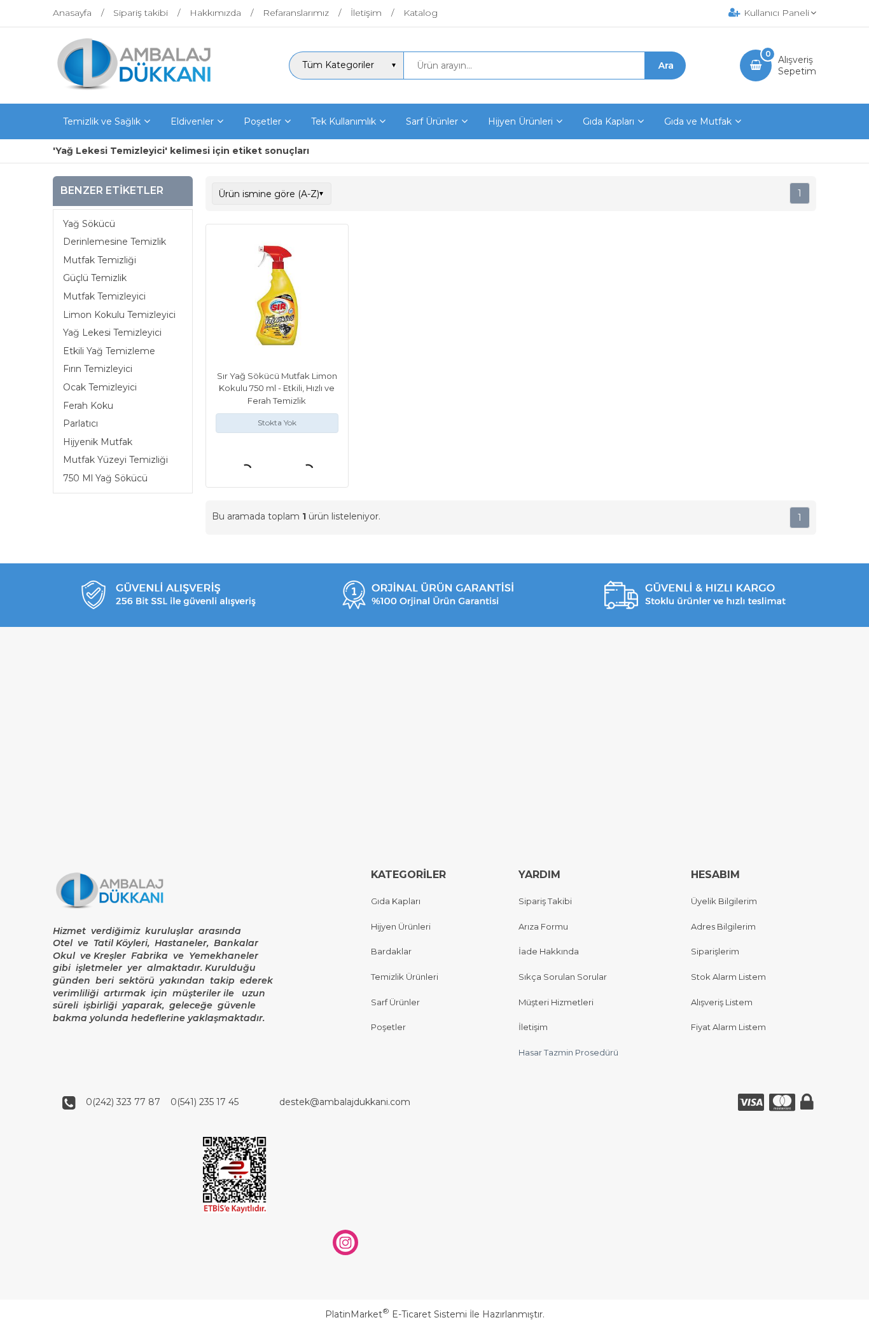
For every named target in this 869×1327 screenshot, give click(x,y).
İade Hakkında (548, 951)
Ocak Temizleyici (100, 387)
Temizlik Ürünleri (404, 977)
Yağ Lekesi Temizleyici (112, 332)
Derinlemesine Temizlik (114, 241)
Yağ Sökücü (89, 224)
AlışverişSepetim (797, 65)
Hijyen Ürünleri (401, 926)
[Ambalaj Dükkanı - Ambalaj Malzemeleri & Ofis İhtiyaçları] (144, 92)
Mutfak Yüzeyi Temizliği (115, 459)
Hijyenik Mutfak (97, 442)
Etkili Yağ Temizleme (109, 351)
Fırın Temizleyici (97, 369)
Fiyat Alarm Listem (728, 1027)
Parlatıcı (80, 423)
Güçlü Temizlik (95, 278)
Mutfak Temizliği (99, 260)
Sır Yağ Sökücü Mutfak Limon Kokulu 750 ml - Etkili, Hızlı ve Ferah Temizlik (277, 388)
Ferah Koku (88, 405)
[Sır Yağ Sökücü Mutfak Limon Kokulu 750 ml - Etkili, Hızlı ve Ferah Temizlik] (277, 297)
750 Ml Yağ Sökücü (105, 478)
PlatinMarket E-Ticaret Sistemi (396, 1314)
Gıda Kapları (396, 901)
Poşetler (388, 1027)
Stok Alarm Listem (728, 977)
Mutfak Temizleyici (104, 296)
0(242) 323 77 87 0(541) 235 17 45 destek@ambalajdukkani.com (244, 1102)
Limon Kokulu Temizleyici (119, 314)
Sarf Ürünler (395, 1002)
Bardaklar (391, 951)
